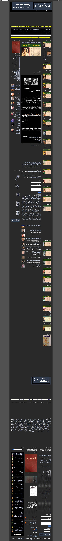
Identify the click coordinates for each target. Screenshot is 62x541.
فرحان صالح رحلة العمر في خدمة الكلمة (36, 163)
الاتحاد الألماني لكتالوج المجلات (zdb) (46, 474)
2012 (18, 196)
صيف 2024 (26, 202)
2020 (18, 187)
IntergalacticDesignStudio (21, 538)
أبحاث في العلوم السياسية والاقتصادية (35, 198)
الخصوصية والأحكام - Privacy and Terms (23, 32)
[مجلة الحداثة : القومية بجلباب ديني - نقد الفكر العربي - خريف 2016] (12, 479)
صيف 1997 (30, 210)
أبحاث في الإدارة (18, 59)
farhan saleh (34, 517)
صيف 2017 (32, 430)
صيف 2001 (41, 429)
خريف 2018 (46, 421)
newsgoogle (44, 58)
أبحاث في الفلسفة (38, 199)
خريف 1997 (30, 419)
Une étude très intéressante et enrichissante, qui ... (30, 175)
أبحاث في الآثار (26, 200)
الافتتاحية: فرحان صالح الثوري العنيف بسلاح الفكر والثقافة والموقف (32, 162)
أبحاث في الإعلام (29, 199)
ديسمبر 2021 (17, 178)
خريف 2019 (40, 421)
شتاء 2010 (28, 426)
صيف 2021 (37, 207)
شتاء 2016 (47, 427)
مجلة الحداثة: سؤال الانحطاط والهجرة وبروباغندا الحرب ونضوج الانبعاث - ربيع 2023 (18, 520)
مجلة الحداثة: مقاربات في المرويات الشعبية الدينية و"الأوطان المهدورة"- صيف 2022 (19, 512)
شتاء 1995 (26, 425)
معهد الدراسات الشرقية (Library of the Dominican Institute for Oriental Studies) (45, 493)
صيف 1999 (49, 429)
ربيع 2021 (23, 424)
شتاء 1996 (28, 209)
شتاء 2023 (12, 427)
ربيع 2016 (40, 211)
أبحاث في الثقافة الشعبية (16, 63)
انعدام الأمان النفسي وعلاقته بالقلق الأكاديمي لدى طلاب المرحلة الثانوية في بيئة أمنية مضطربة (44, 460)
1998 (18, 212)
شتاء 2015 (36, 219)
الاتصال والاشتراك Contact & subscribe (19, 29)
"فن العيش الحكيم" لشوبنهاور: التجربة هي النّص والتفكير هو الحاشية (17, 89)
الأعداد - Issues (29, 29)
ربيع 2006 (37, 218)
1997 (18, 213)
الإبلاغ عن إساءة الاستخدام (33, 527)
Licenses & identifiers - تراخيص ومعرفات (25, 31)
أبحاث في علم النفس (25, 198)
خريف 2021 (31, 206)
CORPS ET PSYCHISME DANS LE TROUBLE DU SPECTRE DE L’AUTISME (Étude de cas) (18, 108)
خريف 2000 (31, 213)
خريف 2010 (28, 215)
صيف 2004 (30, 429)
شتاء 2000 (45, 426)
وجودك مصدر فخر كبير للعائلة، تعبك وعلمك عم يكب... (34, 171)
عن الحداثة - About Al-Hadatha (38, 29)
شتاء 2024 (30, 202)
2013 (18, 195)
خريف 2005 (23, 217)
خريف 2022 (21, 421)
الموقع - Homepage (48, 29)
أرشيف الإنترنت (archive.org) (47, 473)
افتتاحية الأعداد (23, 199)
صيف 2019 (22, 430)
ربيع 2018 (37, 424)
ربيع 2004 (39, 423)
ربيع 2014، (28, 218)
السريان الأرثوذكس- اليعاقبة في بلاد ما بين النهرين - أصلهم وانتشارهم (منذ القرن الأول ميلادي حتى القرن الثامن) (33, 238)
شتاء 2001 (41, 426)
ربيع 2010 (28, 423)
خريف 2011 (31, 420)
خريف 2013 (27, 420)
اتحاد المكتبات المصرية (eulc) (47, 472)
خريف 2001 (14, 419)
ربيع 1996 (23, 213)
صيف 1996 (23, 214)
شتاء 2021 (33, 137)
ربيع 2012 (22, 423)
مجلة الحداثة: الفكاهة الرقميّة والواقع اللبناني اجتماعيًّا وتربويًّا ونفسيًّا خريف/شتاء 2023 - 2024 (18, 527)
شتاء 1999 (49, 426)
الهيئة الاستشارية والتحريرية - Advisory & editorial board (42, 31)
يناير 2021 (17, 186)
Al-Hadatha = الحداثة (33, 523)
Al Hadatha (29, 137)
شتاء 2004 (28, 211)
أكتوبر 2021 (17, 180)
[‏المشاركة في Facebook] (23, 136)
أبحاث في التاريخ (34, 197)
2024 (18, 174)
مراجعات (33, 199)
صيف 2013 (27, 219)
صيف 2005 (26, 429)
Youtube (45, 56)
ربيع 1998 (19, 422)
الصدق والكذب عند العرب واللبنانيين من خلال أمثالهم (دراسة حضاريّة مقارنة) (17, 120)
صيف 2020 (36, 201)
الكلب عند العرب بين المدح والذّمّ (17, 93)
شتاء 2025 (23, 201)
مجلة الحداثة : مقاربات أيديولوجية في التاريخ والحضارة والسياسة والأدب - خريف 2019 (18, 468)
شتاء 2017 (43, 427)
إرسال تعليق (38, 140)
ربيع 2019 (33, 424)
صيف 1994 (25, 211)
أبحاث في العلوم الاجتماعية (30, 196)
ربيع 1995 (26, 422)
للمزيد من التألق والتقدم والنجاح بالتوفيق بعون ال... (34, 177)
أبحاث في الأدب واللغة (29, 195)
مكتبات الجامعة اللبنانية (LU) (47, 494)
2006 (18, 203)
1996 (18, 214)
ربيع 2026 (36, 203)
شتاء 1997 (39, 214)
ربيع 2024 (38, 202)
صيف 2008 (39, 215)
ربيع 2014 (16, 423)
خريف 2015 (25, 215)
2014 (18, 194)
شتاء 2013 (18, 426)
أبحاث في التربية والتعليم (26, 197)
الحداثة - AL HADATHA (33, 522)
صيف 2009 (33, 214)
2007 (18, 202)
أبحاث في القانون (17, 74)
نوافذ (19, 80)
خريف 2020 (35, 200)
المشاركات (48, 529)
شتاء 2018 (25, 209)
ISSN (14, 32)
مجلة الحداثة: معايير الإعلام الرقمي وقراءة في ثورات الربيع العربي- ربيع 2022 (19, 508)
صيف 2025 (36, 205)
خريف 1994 (44, 419)
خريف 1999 (27, 217)
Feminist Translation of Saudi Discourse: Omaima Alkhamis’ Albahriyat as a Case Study (17, 125)
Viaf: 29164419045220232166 (47, 468)
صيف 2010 (12, 429)
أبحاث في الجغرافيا (30, 205)
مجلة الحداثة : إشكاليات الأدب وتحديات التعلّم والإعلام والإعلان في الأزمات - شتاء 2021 (18, 494)
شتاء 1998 (31, 211)
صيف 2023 (39, 431)
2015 (18, 193)
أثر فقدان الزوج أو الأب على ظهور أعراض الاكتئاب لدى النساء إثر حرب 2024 (45, 462)
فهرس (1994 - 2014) (17, 78)
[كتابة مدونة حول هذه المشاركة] (25, 136)
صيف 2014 (39, 217)
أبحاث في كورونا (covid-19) (26, 207)
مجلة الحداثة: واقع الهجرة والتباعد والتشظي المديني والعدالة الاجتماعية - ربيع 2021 (18, 498)
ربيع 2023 (23, 206)
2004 (18, 205)
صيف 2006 (33, 219)
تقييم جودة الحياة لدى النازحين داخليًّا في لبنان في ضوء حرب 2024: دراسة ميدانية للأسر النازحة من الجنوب (45, 459)
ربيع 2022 (18, 424)
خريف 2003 (36, 215)
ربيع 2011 (34, 218)
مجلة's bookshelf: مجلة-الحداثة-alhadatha (17, 453)
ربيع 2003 (42, 423)
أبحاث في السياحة (33, 209)
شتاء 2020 (39, 200)
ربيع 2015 (37, 210)
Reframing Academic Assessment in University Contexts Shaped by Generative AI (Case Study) (17, 131)
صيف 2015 (24, 219)
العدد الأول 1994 (30, 217)
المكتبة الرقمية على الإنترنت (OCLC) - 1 (45, 476)
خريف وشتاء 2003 (27, 213)
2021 (18, 177)
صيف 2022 (44, 431)
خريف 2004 (33, 210)
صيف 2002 (38, 213)
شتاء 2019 (33, 207)
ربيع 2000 (12, 422)
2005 (18, 204)
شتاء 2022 (36, 206)
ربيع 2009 (31, 423)
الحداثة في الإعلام (27, 203)
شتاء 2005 (25, 218)
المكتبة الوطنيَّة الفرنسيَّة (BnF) (47, 471)
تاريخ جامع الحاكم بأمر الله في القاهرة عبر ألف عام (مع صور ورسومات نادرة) (17, 85)
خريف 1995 (39, 419)
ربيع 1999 (23, 210)
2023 (18, 175)
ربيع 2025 (34, 202)
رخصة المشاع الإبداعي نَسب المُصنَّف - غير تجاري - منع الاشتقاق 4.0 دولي (31, 535)
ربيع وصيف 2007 (36, 211)
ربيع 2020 (31, 200)
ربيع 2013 (31, 218)
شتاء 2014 (39, 219)
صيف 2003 (36, 214)
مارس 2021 (17, 185)
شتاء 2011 (27, 214)
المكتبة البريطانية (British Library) (46, 475)
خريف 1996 (35, 419)
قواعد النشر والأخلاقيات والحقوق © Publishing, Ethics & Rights (41, 32)
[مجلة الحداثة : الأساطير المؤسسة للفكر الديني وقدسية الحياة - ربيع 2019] (12, 482)
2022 (18, 176)
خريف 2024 (27, 201)
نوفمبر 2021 (17, 179)
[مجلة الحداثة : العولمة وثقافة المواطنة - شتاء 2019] (12, 456)
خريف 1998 (35, 213)
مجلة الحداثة (22, 462)
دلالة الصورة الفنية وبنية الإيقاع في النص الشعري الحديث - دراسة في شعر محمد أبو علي (33, 243)
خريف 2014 (39, 218)
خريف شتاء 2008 (35, 422)
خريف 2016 (16, 420)
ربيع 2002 (30, 214)
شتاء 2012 (22, 218)
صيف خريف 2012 (35, 217)
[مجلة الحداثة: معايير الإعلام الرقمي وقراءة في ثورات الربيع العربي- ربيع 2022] (12, 509)
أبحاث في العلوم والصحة (16, 71)
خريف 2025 (41, 422)
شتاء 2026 (35, 428)
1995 (18, 215)
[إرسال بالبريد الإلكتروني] (26, 136)
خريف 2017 (26, 210)
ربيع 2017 (27, 206)
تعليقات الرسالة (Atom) (34, 145)
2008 (18, 201)
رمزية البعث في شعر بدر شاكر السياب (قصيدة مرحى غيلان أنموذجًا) (18, 103)
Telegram (44, 57)
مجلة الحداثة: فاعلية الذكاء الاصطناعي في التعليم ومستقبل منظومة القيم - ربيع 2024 (18, 530)
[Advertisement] (31, 19)
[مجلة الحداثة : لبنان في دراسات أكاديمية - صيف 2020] (12, 484)
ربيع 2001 (48, 423)
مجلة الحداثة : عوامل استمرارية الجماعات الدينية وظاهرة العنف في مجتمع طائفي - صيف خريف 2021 (19, 501)
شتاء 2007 (31, 426)
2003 (18, 206)
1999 (18, 211)
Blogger (31, 539)
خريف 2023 (31, 201)
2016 (18, 192)
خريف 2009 (32, 215)
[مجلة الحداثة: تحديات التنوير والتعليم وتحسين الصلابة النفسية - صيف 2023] (12, 524)
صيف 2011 (30, 219)
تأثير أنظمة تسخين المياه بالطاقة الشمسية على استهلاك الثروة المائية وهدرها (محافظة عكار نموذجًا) (33, 252)
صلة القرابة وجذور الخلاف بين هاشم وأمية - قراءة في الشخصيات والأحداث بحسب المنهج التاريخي (34, 230)
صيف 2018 (27, 430)
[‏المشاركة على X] (24, 136)
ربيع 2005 (36, 423)
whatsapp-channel (44, 59)
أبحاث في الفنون (37, 137)
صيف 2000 (45, 429)
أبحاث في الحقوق (38, 209)
